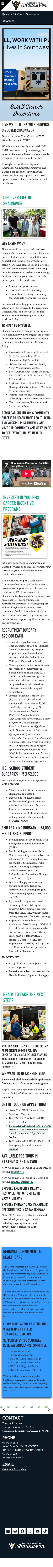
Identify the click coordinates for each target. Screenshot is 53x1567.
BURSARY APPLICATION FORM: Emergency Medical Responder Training (30, 1145)
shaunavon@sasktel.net (14, 1469)
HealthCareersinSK (22, 1181)
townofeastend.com (17, 1334)
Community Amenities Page (33, 428)
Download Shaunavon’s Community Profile (25, 415)
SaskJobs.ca (17, 1171)
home (5, 14)
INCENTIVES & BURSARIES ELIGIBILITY (27, 1120)
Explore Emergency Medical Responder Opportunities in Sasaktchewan (21, 1193)
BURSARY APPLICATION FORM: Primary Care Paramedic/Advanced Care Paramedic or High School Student (30, 1131)
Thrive (17, 14)
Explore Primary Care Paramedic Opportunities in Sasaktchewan (25, 1207)
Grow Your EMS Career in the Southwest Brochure (26, 1112)
